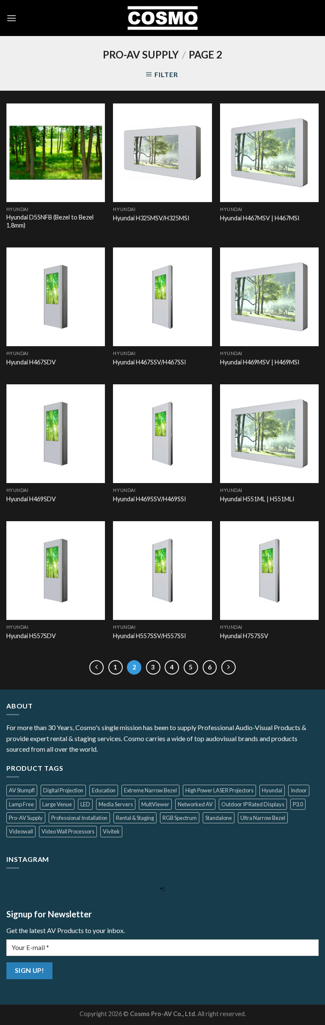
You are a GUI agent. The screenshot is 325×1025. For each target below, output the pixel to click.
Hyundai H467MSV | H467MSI (260, 218)
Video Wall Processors (67, 831)
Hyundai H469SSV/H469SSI (149, 499)
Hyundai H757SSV (244, 635)
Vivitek (111, 831)
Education (104, 790)
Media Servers (116, 804)
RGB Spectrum (179, 817)
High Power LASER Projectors (219, 790)
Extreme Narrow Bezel (150, 790)
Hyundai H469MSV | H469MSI (260, 362)
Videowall (21, 831)
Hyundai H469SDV (31, 499)
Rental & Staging (135, 817)
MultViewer (155, 804)
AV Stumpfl (22, 790)
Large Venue (57, 804)
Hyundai (272, 790)
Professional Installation (79, 817)
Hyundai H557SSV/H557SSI (149, 635)
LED (85, 804)
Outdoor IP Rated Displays (252, 804)
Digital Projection (63, 790)
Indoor (299, 790)
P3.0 (298, 804)
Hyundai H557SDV (31, 635)
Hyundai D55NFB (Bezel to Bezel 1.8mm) (50, 221)
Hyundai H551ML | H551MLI (257, 499)
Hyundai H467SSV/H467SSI (149, 362)
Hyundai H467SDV (31, 362)
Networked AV (195, 804)
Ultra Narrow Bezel (262, 817)
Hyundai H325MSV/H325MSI (151, 218)
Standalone (218, 817)
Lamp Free (21, 804)
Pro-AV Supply (26, 817)
